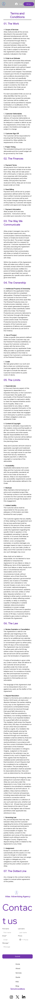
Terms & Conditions (17, 989)
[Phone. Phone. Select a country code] (21, 939)
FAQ (17, 982)
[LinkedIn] (24, 997)
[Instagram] (11, 997)
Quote (18, 977)
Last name (21, 929)
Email (4, 936)
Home (18, 964)
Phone (20, 936)
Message (5, 943)
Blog (17, 986)
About (18, 968)
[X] (17, 997)
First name (5, 929)
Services (19, 973)
